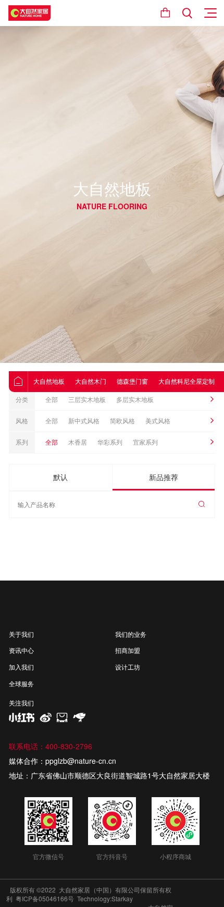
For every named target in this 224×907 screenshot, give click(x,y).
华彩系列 (109, 441)
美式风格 (157, 420)
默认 (60, 477)
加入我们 (21, 667)
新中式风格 (83, 420)
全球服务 (21, 683)
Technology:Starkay (105, 899)
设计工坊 (127, 667)
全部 (51, 399)
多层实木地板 (135, 399)
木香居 (77, 441)
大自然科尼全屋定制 (186, 380)
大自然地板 (49, 380)
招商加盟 (127, 650)
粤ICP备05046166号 (45, 899)
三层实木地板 (87, 399)
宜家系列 (145, 441)
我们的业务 (130, 634)
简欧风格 (122, 420)
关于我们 (21, 634)
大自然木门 (90, 380)
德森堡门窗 (132, 380)
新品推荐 (163, 477)
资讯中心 (21, 650)
